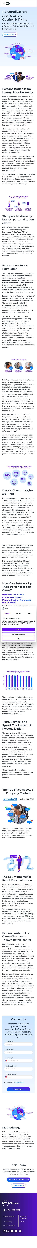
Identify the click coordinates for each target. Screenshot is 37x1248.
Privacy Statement (9, 1216)
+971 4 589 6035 (12, 1210)
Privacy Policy (19, 1082)
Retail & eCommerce (18, 1180)
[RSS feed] (16, 1231)
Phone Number (11, 1074)
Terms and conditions (23, 1217)
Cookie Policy (7, 1222)
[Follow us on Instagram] (8, 1231)
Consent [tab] (6, 613)
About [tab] (30, 613)
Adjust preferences (18, 634)
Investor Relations (9, 1225)
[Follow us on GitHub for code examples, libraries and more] (4, 1231)
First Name (10, 1041)
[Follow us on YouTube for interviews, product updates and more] (20, 1231)
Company (9, 1058)
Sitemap (22, 1222)
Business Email (11, 1066)
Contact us (9, 35)
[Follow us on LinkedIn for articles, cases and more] (12, 1231)
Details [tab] (18, 613)
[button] (7, 1077)
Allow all (18, 629)
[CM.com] (8, 3)
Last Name (10, 1050)
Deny (18, 638)
